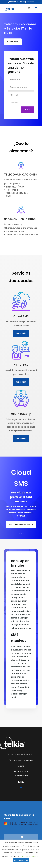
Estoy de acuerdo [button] (21, 860)
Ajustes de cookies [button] (30, 856)
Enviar (27, 110)
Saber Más (21, 333)
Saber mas (13, 41)
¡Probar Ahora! (21, 527)
